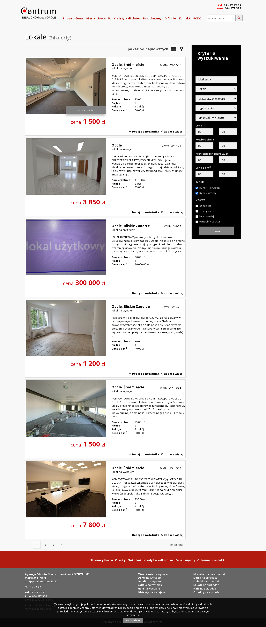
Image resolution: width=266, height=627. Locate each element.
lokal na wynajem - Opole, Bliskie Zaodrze (105, 338)
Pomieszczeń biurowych (212, 153)
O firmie (170, 18)
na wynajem (153, 574)
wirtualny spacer (209, 221)
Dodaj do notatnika (145, 131)
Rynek (200, 182)
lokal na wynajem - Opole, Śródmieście (105, 96)
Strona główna (73, 18)
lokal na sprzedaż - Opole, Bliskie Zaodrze (105, 257)
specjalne (205, 206)
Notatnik (104, 18)
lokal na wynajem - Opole (105, 177)
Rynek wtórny (208, 193)
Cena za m (203, 167)
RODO (197, 18)
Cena (199, 125)
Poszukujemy (152, 18)
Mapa (181, 49)
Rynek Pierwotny (209, 187)
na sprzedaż (209, 574)
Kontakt (184, 18)
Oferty (90, 18)
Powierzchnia (205, 139)
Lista (173, 49)
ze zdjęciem (206, 211)
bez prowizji (207, 216)
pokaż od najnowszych (148, 49)
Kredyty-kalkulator (127, 18)
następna (176, 545)
